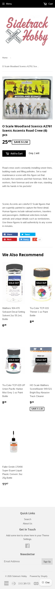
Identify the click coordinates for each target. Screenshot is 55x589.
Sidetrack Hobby (19, 576)
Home (4, 58)
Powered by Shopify (39, 576)
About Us (27, 523)
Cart (50, 3)
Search (27, 519)
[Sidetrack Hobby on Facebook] (27, 546)
